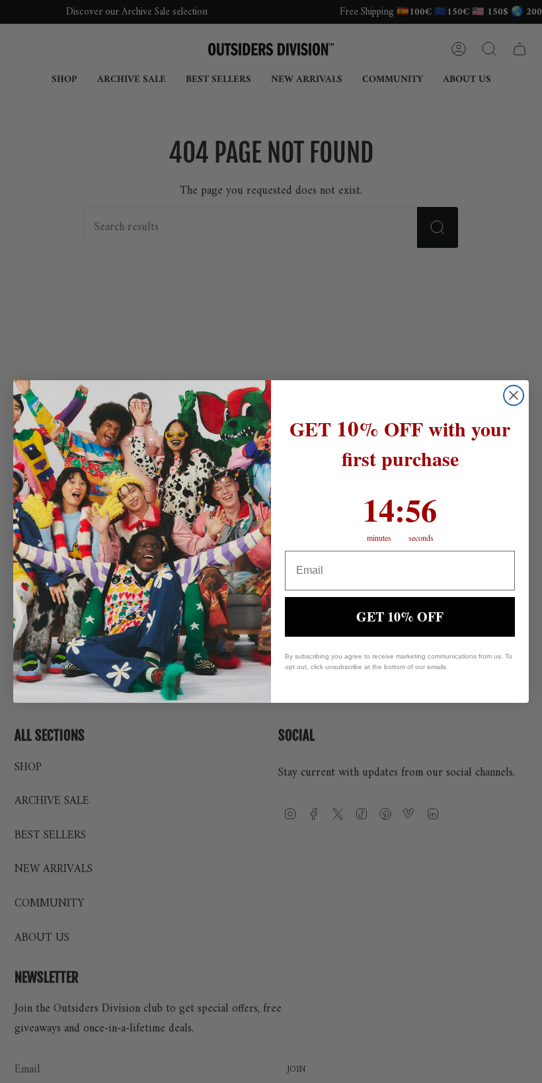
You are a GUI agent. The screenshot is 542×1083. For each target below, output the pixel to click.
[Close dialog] (513, 395)
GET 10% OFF (400, 616)
